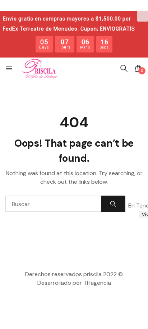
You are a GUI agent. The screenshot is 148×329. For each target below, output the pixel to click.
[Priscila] (39, 68)
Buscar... (113, 204)
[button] (9, 68)
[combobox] (53, 204)
